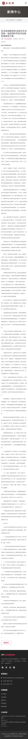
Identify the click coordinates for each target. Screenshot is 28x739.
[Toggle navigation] (26, 3)
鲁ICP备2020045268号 (17, 736)
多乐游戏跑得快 (8, 39)
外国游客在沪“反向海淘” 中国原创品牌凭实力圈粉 (13, 717)
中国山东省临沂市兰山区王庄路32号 (13, 678)
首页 (7, 20)
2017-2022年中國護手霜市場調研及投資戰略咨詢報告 (13, 723)
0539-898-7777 (7, 684)
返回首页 (6, 642)
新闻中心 (12, 20)
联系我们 (3, 703)
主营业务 (3, 697)
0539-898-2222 (7, 681)
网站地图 (3, 706)
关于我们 (3, 694)
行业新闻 (19, 20)
